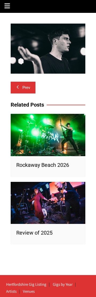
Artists (11, 292)
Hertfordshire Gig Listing (26, 285)
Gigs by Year (63, 285)
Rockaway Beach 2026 (42, 165)
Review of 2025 (34, 233)
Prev (26, 87)
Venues (29, 292)
